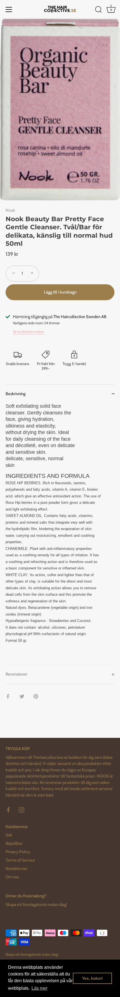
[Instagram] (21, 809)
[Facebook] (8, 809)
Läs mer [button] (39, 988)
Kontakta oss (16, 868)
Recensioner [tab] (16, 674)
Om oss (12, 876)
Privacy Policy (18, 851)
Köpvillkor (14, 843)
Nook (10, 210)
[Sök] (98, 10)
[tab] (60, 534)
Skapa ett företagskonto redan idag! (36, 904)
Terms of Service (20, 860)
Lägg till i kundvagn (60, 292)
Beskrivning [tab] (16, 393)
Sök (9, 835)
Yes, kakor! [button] (92, 978)
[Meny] (9, 9)
